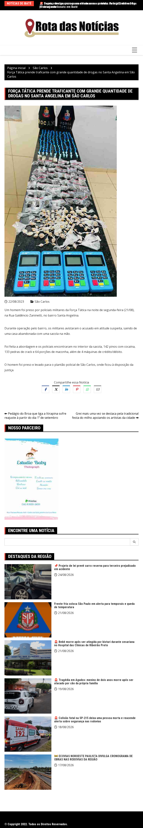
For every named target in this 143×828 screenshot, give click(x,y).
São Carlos (42, 302)
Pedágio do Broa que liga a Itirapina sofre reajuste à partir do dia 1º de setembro (35, 415)
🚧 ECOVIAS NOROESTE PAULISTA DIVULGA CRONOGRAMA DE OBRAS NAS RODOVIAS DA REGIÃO (93, 757)
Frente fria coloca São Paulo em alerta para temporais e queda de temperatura (94, 605)
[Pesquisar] (134, 542)
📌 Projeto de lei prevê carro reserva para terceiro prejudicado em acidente (95, 567)
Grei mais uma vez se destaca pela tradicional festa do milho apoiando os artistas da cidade (105, 415)
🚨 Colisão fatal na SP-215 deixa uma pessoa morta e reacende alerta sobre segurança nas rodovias (95, 719)
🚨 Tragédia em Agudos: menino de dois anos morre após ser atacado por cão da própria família (93, 681)
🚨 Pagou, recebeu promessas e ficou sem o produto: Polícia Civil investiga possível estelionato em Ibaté (87, 5)
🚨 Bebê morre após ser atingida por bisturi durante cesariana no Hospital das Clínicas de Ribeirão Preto (94, 643)
